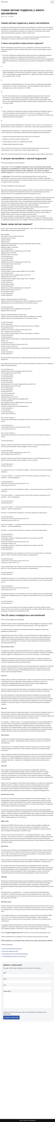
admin (5, 16)
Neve (21, 1120)
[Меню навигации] (52, 2)
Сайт (4, 985)
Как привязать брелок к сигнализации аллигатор (15, 953)
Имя (4, 972)
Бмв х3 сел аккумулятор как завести (12, 948)
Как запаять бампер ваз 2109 (10, 951)
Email (5, 979)
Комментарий (7, 991)
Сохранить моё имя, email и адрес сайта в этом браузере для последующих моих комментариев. (24, 1013)
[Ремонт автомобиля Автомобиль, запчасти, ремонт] (5, 2)
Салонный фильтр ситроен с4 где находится (14, 956)
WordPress (33, 1120)
